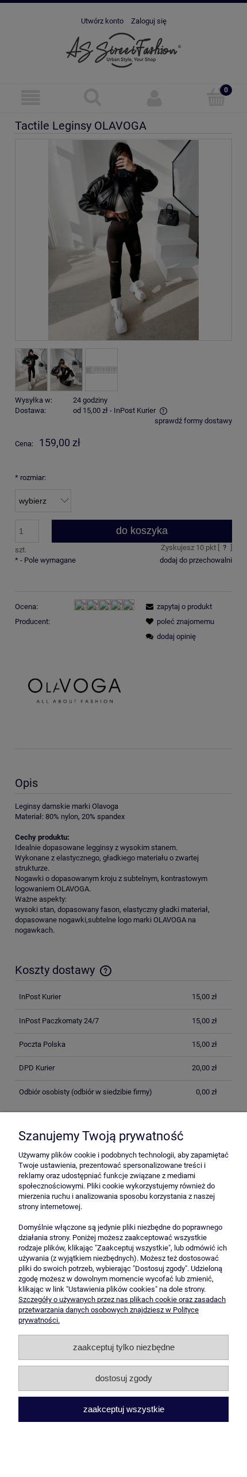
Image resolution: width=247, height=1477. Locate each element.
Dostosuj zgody (123, 1378)
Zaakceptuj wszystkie (123, 1409)
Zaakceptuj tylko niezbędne (124, 1347)
